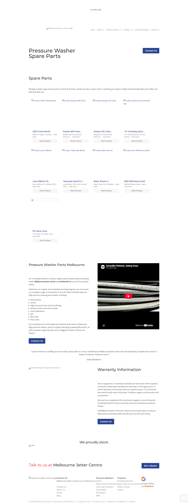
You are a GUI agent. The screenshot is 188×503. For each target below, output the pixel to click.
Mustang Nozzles (125, 481)
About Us (100, 30)
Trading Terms (83, 501)
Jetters (99, 481)
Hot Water (100, 492)
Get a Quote (150, 465)
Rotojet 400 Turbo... (72, 131)
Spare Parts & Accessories (129, 484)
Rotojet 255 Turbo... (103, 131)
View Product (45, 141)
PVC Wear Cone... (40, 231)
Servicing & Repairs (142, 30)
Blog (59, 495)
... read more (75, 137)
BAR (98, 495)
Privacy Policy (98, 501)
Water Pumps (123, 486)
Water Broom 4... (102, 181)
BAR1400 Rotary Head (134, 181)
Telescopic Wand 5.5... (73, 181)
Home (93, 30)
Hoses (120, 489)
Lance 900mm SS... (41, 181)
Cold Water (101, 489)
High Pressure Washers (106, 484)
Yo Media (131, 501)
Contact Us (155, 30)
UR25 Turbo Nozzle (41, 131)
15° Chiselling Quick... (134, 131)
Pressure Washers (112, 30)
